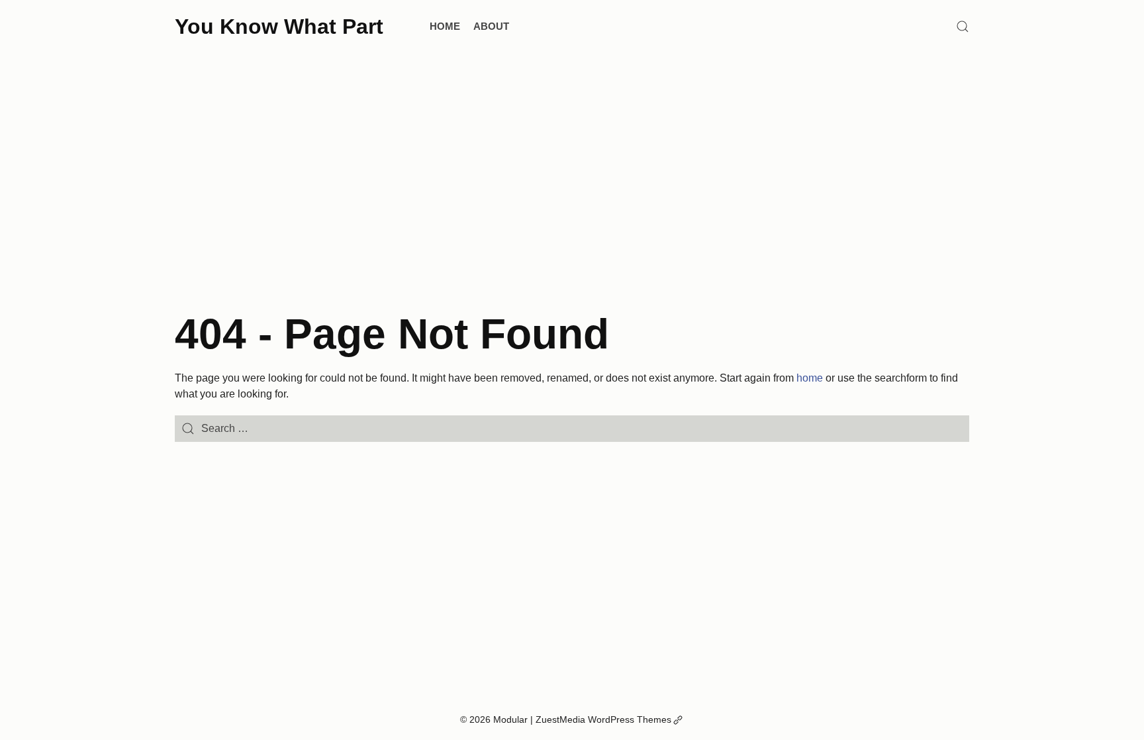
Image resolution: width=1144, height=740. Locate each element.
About (491, 26)
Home (445, 26)
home (809, 378)
